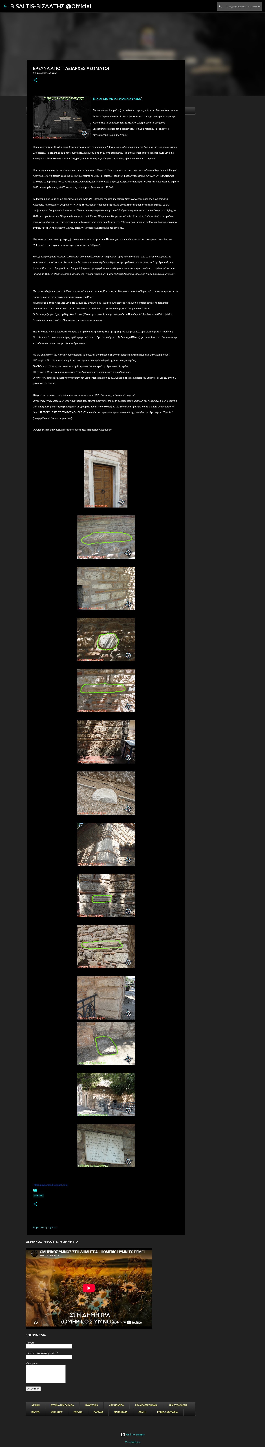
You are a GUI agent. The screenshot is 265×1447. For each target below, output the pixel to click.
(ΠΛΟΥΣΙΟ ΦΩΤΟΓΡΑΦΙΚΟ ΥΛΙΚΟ (117, 98)
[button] (35, 80)
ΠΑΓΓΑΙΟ (98, 1412)
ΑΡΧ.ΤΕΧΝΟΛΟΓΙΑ (178, 1405)
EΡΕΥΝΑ (38, 1195)
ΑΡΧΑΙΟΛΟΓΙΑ (116, 1405)
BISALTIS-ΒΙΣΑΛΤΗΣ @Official (50, 6)
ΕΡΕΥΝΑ (78, 1412)
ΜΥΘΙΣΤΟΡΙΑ (91, 1405)
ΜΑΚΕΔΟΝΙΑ (120, 1412)
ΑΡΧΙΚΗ (35, 1405)
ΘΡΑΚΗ (142, 1412)
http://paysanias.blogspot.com (51, 1185)
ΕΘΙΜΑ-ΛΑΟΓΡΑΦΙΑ (167, 1412)
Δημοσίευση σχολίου (45, 1227)
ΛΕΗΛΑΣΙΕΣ (56, 1412)
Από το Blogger (135, 1434)
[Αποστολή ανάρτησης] (35, 1191)
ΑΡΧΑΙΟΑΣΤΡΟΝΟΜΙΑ (146, 1405)
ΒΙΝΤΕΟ (35, 1412)
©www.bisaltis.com (132, 1442)
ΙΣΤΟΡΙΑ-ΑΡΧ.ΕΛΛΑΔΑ (62, 1405)
